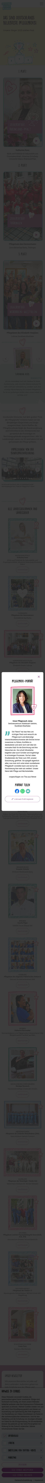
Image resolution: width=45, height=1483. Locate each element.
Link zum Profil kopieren (23, 799)
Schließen (38, 676)
